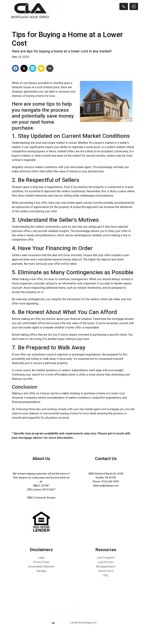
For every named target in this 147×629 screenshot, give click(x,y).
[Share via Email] (41, 68)
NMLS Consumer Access (41, 497)
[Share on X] (24, 68)
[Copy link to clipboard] (49, 68)
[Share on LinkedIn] (32, 68)
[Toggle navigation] (133, 6)
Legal (41, 557)
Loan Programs (106, 557)
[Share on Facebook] (15, 68)
